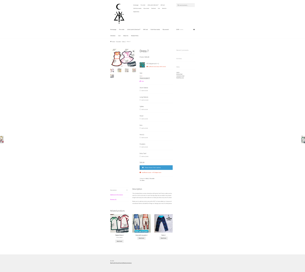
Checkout (153, 8)
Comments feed (180, 76)
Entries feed (179, 74)
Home (113, 41)
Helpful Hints (136, 11)
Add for (144, 90)
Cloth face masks (137, 8)
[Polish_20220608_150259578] (142, 65)
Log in (177, 72)
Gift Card (163, 5)
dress (143, 180)
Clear (142, 81)
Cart (159, 8)
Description (113, 190)
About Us (164, 8)
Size (141, 76)
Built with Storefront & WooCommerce (121, 263)
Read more (119, 241)
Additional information (116, 195)
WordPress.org (180, 77)
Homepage (136, 5)
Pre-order (143, 5)
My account (146, 8)
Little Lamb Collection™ (153, 5)
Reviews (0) (113, 199)
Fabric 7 (124, 41)
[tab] (119, 190)
